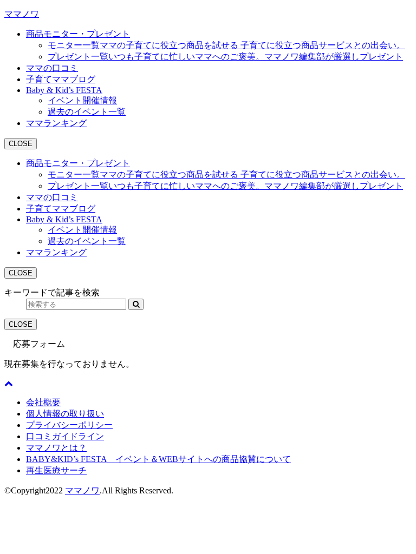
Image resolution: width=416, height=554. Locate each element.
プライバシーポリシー (69, 425)
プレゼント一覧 (225, 56)
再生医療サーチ (56, 470)
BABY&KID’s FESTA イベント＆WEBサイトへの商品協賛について (158, 459)
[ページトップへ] (8, 383)
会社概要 (43, 402)
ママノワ (21, 13)
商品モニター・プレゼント (78, 33)
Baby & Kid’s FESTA (64, 90)
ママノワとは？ (56, 447)
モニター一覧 (226, 45)
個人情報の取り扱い (65, 413)
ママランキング (56, 123)
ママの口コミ (52, 67)
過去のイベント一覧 (87, 111)
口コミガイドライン (65, 436)
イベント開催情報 (82, 100)
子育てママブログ (60, 79)
